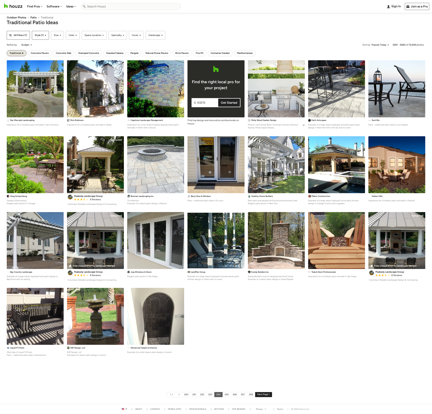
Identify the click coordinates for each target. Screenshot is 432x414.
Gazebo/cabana (114, 53)
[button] (18, 35)
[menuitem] (35, 6)
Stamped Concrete (88, 53)
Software (53, 6)
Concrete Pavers (40, 53)
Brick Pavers (182, 53)
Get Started (229, 103)
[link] (16, 17)
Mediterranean (245, 53)
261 (194, 394)
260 (186, 394)
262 (202, 394)
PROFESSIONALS (197, 409)
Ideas (69, 6)
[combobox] (131, 6)
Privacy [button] (259, 409)
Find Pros (33, 6)
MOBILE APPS (174, 409)
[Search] (84, 6)
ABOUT (138, 409)
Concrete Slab (63, 53)
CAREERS (155, 409)
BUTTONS (219, 409)
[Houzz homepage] (13, 6)
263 (210, 394)
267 (243, 394)
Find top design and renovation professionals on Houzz (213, 122)
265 (227, 394)
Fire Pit (200, 53)
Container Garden (220, 53)
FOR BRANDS (238, 409)
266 (235, 394)
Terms (280, 409)
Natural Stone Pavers (156, 53)
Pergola (134, 53)
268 (251, 394)
